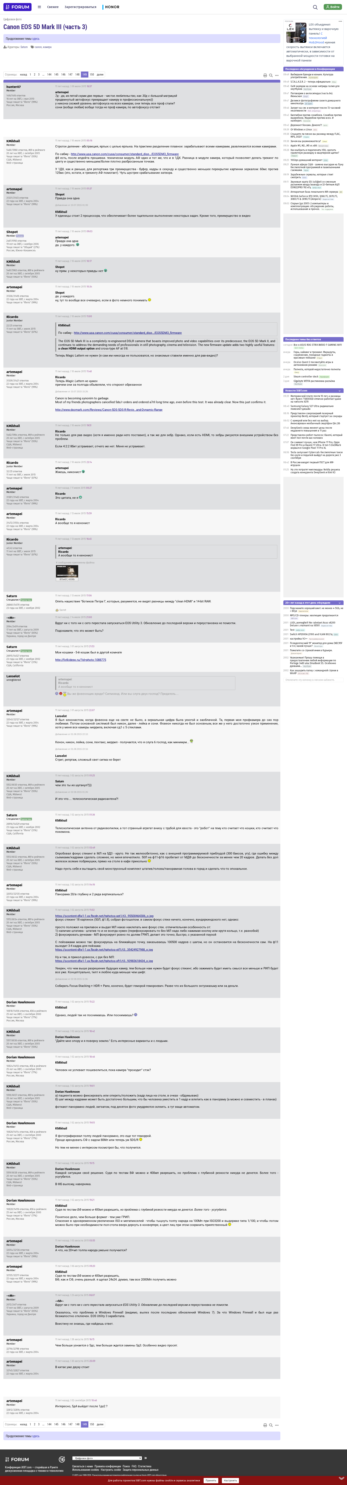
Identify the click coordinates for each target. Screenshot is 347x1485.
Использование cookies (85, 1470)
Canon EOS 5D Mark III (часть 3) (45, 26)
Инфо (274, 86)
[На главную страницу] (17, 7)
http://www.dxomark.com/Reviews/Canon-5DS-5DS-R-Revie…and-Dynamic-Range (108, 410)
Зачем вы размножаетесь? (306, 141)
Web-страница (14, 162)
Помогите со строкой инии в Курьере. (311, 650)
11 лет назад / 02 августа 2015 (75, 775)
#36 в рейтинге (38, 1011)
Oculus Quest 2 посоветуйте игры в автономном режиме (313, 363)
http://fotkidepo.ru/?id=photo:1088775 (80, 660)
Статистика (144, 1466)
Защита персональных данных (140, 1470)
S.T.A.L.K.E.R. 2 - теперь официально (311, 81)
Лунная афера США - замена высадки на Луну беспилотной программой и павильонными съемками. (317, 167)
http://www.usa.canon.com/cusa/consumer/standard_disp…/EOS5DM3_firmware (125, 154)
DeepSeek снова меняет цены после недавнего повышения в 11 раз (311, 429)
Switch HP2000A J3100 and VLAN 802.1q (311, 634)
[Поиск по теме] (271, 75)
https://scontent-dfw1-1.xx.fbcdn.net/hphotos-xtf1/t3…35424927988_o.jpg (104, 950)
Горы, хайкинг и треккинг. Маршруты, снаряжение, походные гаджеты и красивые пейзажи (315, 355)
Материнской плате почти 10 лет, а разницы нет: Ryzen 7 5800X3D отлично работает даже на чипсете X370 (316, 399)
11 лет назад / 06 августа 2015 (75, 1266)
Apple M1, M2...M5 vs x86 (304, 145)
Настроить (230, 1480)
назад (23, 74)
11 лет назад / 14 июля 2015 (73, 617)
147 (70, 74)
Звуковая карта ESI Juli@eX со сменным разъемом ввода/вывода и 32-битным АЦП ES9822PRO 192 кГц (315, 184)
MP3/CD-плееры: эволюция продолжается (314, 615)
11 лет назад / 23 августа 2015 (75, 1295)
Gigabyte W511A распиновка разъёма (314, 381)
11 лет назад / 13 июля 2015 (73, 513)
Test (292, 630)
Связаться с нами (82, 1466)
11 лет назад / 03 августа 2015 (75, 1240)
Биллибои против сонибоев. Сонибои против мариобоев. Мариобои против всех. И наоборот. (316, 118)
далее (100, 74)
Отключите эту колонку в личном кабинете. (310, 680)
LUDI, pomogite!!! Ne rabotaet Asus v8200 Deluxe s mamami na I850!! (312, 624)
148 (77, 74)
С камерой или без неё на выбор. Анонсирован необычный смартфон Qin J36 (315, 422)
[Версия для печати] (265, 75)
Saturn (24, 47)
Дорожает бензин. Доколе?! (306, 125)
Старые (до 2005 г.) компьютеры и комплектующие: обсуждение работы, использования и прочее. (312, 206)
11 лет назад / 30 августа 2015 (75, 1361)
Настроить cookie (111, 1470)
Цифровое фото (12, 19)
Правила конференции (108, 1466)
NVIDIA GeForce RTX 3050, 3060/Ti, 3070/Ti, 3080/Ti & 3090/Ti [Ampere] (314, 197)
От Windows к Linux (301, 129)
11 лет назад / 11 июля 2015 (73, 487)
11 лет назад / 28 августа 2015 (74, 1339)
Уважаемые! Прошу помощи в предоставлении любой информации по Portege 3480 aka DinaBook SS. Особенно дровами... (313, 661)
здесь (36, 38)
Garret (62, 610)
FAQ (134, 1466)
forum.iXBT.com (148, 1475)
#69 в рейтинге (37, 150)
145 (56, 74)
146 (63, 74)
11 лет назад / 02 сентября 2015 (76, 1400)
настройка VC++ (299, 638)
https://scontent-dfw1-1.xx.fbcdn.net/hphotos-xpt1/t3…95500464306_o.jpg (104, 916)
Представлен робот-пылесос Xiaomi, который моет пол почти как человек (316, 436)
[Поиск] (315, 7)
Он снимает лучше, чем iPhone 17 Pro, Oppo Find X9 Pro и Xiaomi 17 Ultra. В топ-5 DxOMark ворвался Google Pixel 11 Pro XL (316, 445)
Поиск (126, 1466)
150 (92, 74)
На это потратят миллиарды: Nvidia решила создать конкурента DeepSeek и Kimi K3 (315, 471)
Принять (211, 1480)
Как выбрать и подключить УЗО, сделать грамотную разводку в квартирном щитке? (315, 151)
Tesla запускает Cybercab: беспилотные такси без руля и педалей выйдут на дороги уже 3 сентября (317, 455)
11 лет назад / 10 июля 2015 (73, 140)
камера (47, 47)
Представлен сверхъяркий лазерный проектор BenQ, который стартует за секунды (316, 415)
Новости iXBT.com (296, 390)
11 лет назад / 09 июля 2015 (73, 86)
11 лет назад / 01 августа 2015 (74, 646)
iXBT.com (78, 1475)
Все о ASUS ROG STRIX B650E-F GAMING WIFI (318, 344)
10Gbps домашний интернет (306, 160)
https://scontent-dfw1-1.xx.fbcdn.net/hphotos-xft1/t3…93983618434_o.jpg (104, 961)
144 (49, 74)
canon (38, 47)
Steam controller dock (306, 376)
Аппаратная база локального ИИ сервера (314, 191)
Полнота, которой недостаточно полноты (317, 369)
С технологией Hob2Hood (318, 38)
